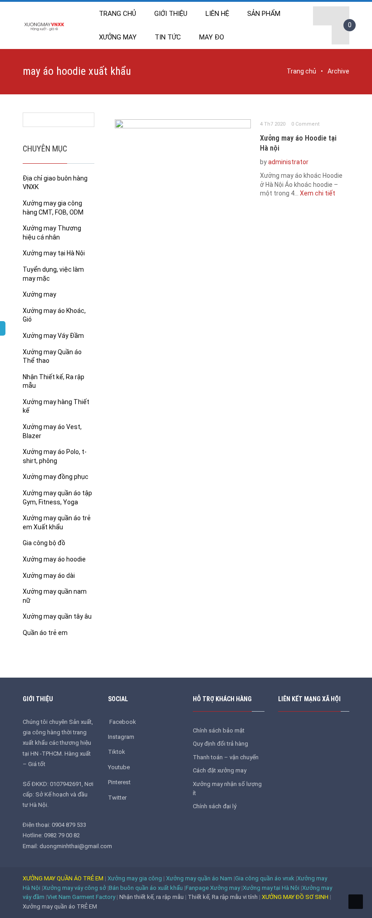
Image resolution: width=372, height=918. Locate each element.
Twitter (117, 797)
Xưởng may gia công (135, 878)
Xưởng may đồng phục (55, 476)
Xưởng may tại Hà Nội (54, 253)
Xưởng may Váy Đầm (53, 335)
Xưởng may (39, 294)
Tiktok (116, 751)
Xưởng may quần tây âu (57, 616)
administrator (288, 162)
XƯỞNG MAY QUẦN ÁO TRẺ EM (63, 878)
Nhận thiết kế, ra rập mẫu (152, 897)
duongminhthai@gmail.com (75, 846)
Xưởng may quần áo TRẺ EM (60, 906)
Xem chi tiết (317, 193)
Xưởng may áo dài (49, 575)
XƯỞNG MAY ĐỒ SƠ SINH (295, 897)
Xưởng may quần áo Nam (199, 878)
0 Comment (305, 124)
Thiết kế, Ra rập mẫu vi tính (223, 897)
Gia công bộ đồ (44, 543)
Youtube (119, 767)
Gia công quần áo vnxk (264, 878)
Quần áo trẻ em (45, 632)
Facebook (123, 721)
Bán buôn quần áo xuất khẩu (146, 887)
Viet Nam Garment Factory (82, 897)
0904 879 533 (69, 824)
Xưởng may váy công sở (74, 887)
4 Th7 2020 (272, 124)
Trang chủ (301, 71)
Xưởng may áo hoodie (54, 559)
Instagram (121, 736)
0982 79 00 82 (62, 835)
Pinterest (119, 782)
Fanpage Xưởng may (213, 887)
